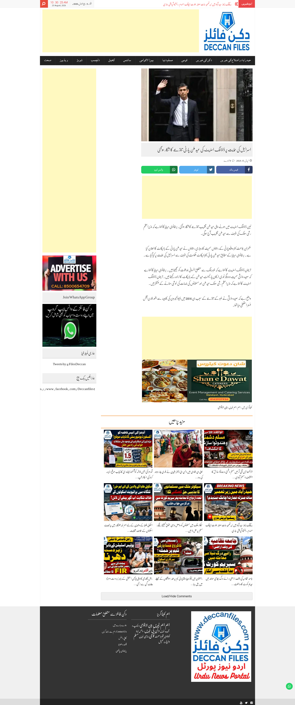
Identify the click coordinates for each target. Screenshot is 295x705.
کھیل (111, 60)
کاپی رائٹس (122, 638)
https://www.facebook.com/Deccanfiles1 (65, 388)
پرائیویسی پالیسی (121, 651)
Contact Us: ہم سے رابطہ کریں (114, 632)
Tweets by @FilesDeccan (69, 364)
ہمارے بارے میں (120, 625)
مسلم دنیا (167, 60)
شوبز (79, 60)
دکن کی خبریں (204, 60)
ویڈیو (165, 642)
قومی (184, 60)
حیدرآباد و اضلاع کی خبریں (235, 60)
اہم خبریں (232, 407)
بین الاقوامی (146, 60)
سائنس (127, 60)
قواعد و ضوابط (122, 644)
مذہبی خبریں (144, 636)
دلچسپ (95, 60)
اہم (238, 407)
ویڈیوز (64, 60)
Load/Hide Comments (177, 596)
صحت (47, 60)
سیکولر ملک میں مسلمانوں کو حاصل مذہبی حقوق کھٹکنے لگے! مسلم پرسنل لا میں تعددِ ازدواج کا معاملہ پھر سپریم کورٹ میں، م (183, 4)
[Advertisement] (120, 30)
